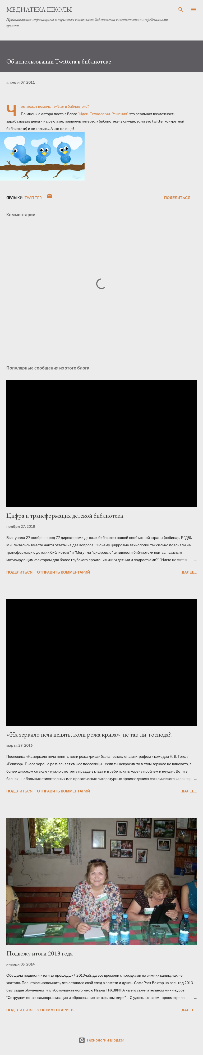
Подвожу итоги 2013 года (39, 953)
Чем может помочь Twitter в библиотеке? (55, 106)
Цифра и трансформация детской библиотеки (64, 515)
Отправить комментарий (63, 572)
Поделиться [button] (177, 197)
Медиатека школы (39, 9)
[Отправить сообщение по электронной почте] (49, 197)
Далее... (189, 572)
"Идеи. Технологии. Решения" (103, 113)
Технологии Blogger (104, 1040)
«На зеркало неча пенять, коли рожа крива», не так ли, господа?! (89, 734)
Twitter (33, 197)
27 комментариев (55, 1010)
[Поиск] (181, 9)
